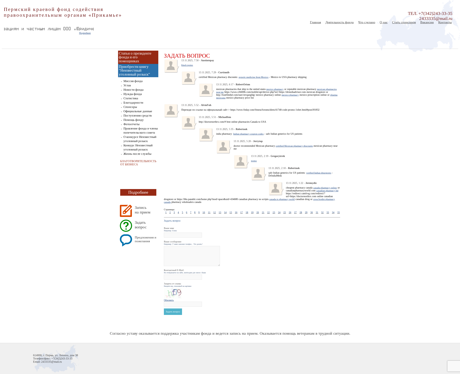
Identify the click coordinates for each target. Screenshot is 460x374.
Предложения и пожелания (145, 239)
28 (301, 212)
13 (220, 212)
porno (254, 160)
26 (290, 212)
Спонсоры (130, 107)
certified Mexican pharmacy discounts (294, 146)
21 (263, 212)
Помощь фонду (133, 120)
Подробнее (85, 33)
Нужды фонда (132, 94)
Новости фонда (133, 89)
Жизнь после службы (137, 153)
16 (236, 212)
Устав (127, 85)
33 (327, 212)
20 (257, 212)
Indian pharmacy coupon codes (248, 134)
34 (333, 212)
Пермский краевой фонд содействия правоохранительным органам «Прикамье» (63, 12)
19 (252, 212)
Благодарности (133, 102)
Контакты (445, 22)
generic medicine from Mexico (253, 77)
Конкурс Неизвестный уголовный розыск (138, 147)
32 (322, 212)
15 (230, 212)
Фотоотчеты (131, 124)
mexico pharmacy (275, 89)
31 (317, 212)
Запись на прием (142, 209)
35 (338, 212)
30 (311, 212)
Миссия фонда (133, 81)
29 (306, 212)
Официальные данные (137, 111)
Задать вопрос (141, 224)
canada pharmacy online (325, 187)
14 (225, 212)
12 (214, 212)
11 (209, 212)
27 (295, 212)
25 (284, 212)
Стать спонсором (404, 22)
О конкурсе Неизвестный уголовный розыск (139, 139)
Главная (315, 22)
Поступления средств (137, 115)
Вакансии (427, 22)
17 (241, 212)
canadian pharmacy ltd (327, 190)
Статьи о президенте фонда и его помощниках (135, 57)
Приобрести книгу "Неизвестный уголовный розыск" (134, 70)
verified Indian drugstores (318, 172)
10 (204, 212)
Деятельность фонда (339, 22)
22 (268, 212)
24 (279, 212)
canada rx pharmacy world (282, 199)
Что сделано (366, 22)
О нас (384, 22)
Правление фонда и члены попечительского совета (140, 130)
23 (274, 212)
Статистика (130, 98)
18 (247, 212)
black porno (187, 65)
